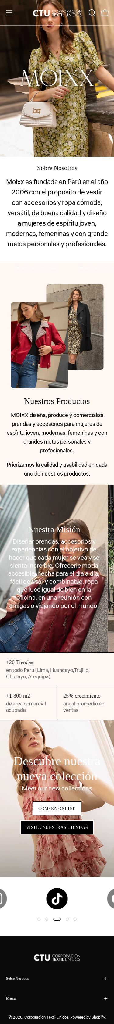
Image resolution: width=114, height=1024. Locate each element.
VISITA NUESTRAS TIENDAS (57, 827)
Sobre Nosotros (17, 978)
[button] (91, 13)
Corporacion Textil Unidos (46, 1017)
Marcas (11, 998)
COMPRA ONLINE (57, 808)
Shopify (98, 1017)
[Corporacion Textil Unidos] (57, 13)
